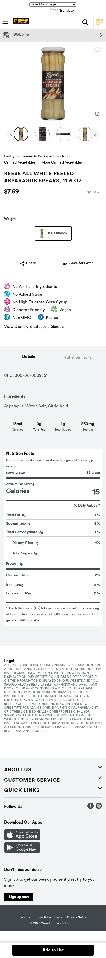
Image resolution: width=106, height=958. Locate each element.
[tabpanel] (53, 495)
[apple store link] (22, 839)
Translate (66, 11)
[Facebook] (90, 808)
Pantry (9, 156)
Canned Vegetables (20, 163)
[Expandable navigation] (5, 22)
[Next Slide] (95, 134)
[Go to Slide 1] (21, 134)
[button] (85, 22)
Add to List (53, 950)
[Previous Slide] (10, 134)
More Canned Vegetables (62, 163)
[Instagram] (99, 808)
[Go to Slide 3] (63, 134)
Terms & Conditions (48, 917)
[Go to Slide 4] (85, 134)
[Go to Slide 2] (42, 134)
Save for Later (81, 263)
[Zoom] (97, 114)
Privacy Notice (77, 917)
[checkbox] (97, 49)
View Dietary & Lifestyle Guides (34, 327)
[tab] (28, 357)
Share (31, 263)
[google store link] (22, 852)
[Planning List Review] (99, 24)
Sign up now (18, 897)
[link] (78, 263)
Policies (24, 917)
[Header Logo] (20, 22)
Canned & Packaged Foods (42, 156)
